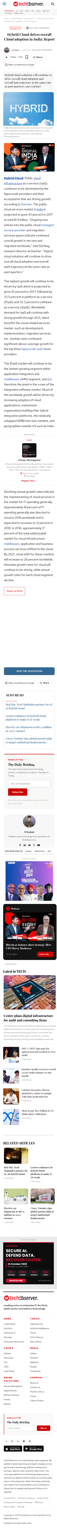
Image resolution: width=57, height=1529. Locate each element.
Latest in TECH (14, 971)
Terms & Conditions (26, 1498)
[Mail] (29, 844)
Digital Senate (10, 1390)
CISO (6, 1366)
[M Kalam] (7, 50)
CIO (5, 1362)
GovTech (8, 1328)
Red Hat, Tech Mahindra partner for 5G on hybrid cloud (16, 1171)
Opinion (7, 1353)
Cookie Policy (42, 1498)
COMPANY (36, 1377)
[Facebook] (20, 844)
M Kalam (15, 50)
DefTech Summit (11, 1395)
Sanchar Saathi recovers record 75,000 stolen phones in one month (39, 1072)
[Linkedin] (25, 844)
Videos (33, 1353)
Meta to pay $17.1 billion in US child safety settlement (38, 1112)
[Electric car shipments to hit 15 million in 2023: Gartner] (16, 1197)
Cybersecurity (36, 1324)
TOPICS (35, 1318)
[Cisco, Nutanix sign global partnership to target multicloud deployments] (43, 1197)
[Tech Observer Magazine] (28, 3)
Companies (35, 1371)
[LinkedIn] (18, 1441)
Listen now (44, 954)
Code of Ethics (37, 1400)
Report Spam (9, 1506)
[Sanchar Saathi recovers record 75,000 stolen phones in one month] (11, 1076)
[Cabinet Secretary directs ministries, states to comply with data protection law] (11, 1096)
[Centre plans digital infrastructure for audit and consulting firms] (30, 992)
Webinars (34, 1362)
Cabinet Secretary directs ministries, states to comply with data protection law (37, 1093)
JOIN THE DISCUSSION (29, 671)
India (40, 209)
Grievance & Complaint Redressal (18, 1502)
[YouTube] (23, 1441)
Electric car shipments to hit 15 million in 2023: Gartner (14, 1213)
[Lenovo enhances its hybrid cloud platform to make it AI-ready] (43, 1156)
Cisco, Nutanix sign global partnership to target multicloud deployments (42, 1213)
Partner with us (37, 1391)
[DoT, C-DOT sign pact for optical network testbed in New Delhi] (11, 1055)
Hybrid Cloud (13, 178)
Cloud (33, 1332)
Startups (8, 1337)
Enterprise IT (29, 18)
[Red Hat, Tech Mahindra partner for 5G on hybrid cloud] (16, 1156)
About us (34, 1382)
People (33, 1366)
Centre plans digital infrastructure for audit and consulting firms (28, 1017)
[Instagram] (29, 1441)
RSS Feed (39, 1502)
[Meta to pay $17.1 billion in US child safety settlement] (11, 1117)
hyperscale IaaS (32, 349)
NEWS (7, 1318)
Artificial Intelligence (39, 1328)
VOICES (9, 1348)
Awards (7, 1404)
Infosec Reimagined (13, 1386)
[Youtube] (38, 844)
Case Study (9, 1371)
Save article (14, 591)
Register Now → (29, 480)
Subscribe (17, 792)
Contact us (35, 1387)
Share (39, 57)
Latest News (16, 18)
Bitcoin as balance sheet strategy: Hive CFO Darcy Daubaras (28, 946)
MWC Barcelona (11, 701)
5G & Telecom (36, 1337)
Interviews (8, 1357)
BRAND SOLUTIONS (11, 1379)
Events (7, 1399)
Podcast (34, 1357)
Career (33, 1396)
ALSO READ (15, 695)
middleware (12, 379)
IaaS (49, 851)
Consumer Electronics (14, 1341)
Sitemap (20, 1506)
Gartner (26, 204)
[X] (34, 844)
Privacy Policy (10, 1498)
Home (6, 18)
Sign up (43, 1428)
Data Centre (35, 1341)
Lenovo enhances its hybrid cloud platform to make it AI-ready (26, 717)
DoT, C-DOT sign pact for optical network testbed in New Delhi (39, 1052)
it (48, 379)
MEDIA (34, 1348)
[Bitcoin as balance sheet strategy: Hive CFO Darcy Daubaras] (30, 926)
